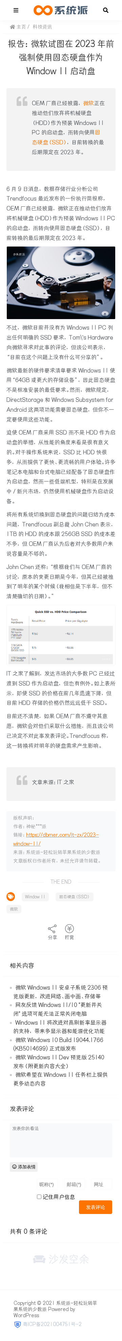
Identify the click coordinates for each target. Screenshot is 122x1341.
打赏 (69, 937)
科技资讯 (42, 27)
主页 (20, 27)
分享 (52, 937)
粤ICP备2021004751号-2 (52, 1324)
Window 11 (35, 896)
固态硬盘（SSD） (74, 896)
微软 (88, 103)
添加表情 (26, 1166)
